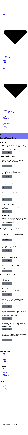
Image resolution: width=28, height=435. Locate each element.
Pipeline (4, 61)
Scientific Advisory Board (10, 59)
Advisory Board (8, 57)
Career (4, 63)
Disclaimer (5, 124)
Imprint (4, 122)
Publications (5, 356)
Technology (5, 60)
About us (4, 368)
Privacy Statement (6, 123)
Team (6, 56)
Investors (4, 62)
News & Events (6, 64)
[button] (14, 10)
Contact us (5, 66)
